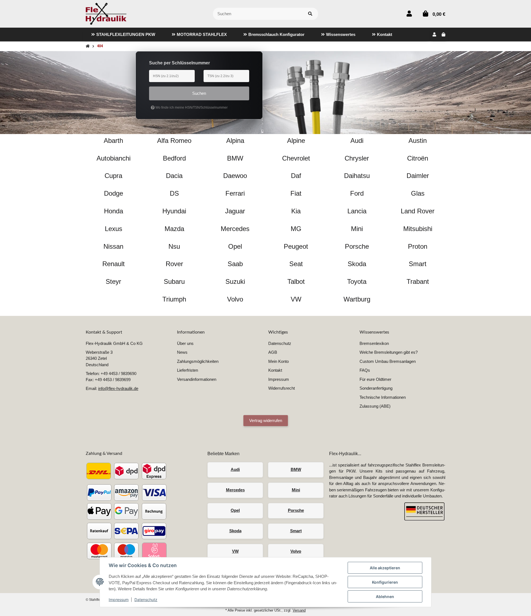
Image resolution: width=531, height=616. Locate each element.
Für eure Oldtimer (375, 379)
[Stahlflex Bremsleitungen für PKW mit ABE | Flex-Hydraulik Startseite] (106, 13)
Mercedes (235, 489)
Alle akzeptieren (385, 567)
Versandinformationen (196, 379)
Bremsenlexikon (374, 343)
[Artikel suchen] (310, 14)
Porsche (296, 510)
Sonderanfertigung (376, 388)
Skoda (235, 530)
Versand (299, 610)
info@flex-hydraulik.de (118, 388)
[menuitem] (123, 34)
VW (235, 551)
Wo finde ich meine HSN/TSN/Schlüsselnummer (191, 107)
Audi (235, 469)
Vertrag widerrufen (265, 420)
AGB (272, 352)
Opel (235, 510)
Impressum (119, 599)
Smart (296, 530)
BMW (296, 469)
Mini (296, 489)
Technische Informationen (383, 397)
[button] (409, 13)
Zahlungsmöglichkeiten (197, 361)
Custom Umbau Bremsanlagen (388, 361)
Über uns (185, 343)
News (182, 352)
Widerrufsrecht (281, 388)
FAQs (365, 370)
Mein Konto (278, 361)
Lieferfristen (187, 370)
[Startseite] (88, 46)
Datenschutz (145, 599)
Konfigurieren (385, 582)
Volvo (295, 551)
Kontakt (275, 370)
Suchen (199, 93)
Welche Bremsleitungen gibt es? (389, 352)
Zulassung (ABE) (375, 406)
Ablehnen (385, 596)
